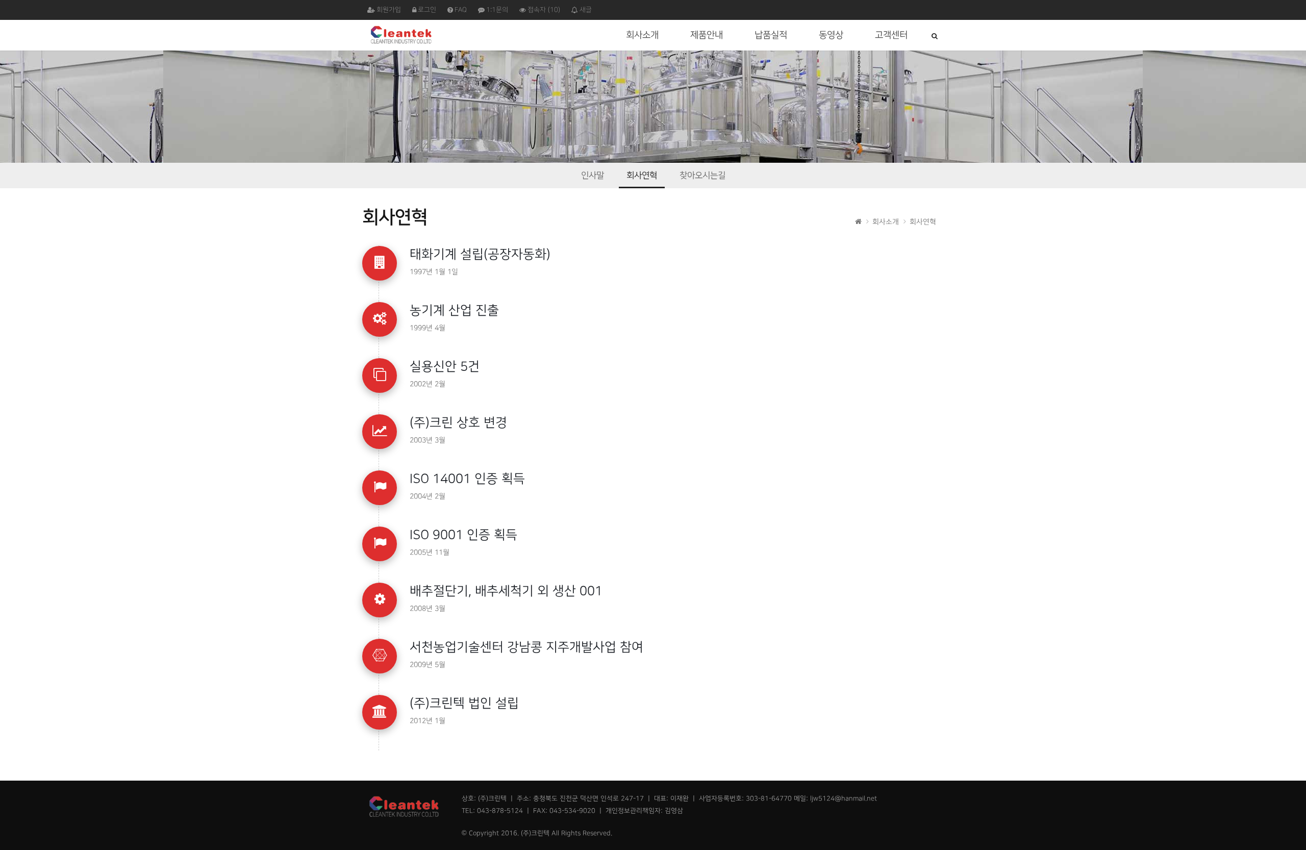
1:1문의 (497, 9)
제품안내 (706, 35)
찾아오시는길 (702, 175)
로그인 (427, 9)
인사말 (592, 175)
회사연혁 (641, 175)
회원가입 (388, 9)
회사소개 (642, 35)
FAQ (461, 9)
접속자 (544, 9)
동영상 (831, 35)
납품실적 (771, 35)
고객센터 (891, 35)
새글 (586, 9)
